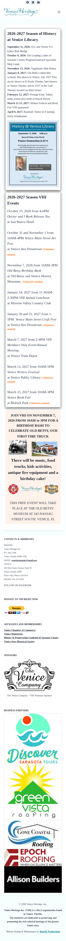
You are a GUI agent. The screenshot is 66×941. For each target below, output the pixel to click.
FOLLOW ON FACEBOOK (17, 585)
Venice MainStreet (13, 634)
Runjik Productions (50, 931)
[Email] (38, 2)
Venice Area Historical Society (19, 641)
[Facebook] (27, 2)
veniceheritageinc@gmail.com (24, 560)
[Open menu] (59, 12)
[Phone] (33, 2)
